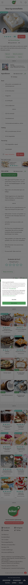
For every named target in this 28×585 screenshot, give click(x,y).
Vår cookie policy (12, 288)
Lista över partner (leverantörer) (9, 295)
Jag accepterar (14, 303)
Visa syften (14, 299)
